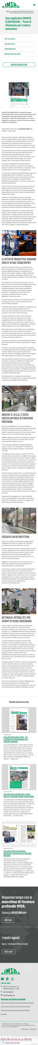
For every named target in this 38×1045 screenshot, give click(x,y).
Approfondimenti (10, 49)
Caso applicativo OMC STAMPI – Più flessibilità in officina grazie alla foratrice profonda (16, 739)
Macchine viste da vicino (12, 54)
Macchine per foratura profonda (13, 999)
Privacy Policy (24, 1029)
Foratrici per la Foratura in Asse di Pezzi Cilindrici (16, 1006)
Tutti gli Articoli (10, 39)
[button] (34, 5)
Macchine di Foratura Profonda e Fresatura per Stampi (17, 1003)
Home (7, 11)
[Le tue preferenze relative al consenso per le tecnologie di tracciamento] (3, 1042)
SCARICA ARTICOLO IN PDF (19, 64)
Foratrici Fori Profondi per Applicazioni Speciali (15, 1010)
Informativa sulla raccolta (11, 1043)
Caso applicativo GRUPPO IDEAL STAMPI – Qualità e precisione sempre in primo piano (19, 795)
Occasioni (4, 1014)
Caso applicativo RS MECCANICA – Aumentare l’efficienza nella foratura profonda (17, 853)
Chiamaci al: (14, 912)
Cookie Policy (32, 1029)
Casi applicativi (10, 44)
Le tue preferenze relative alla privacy (17, 1039)
